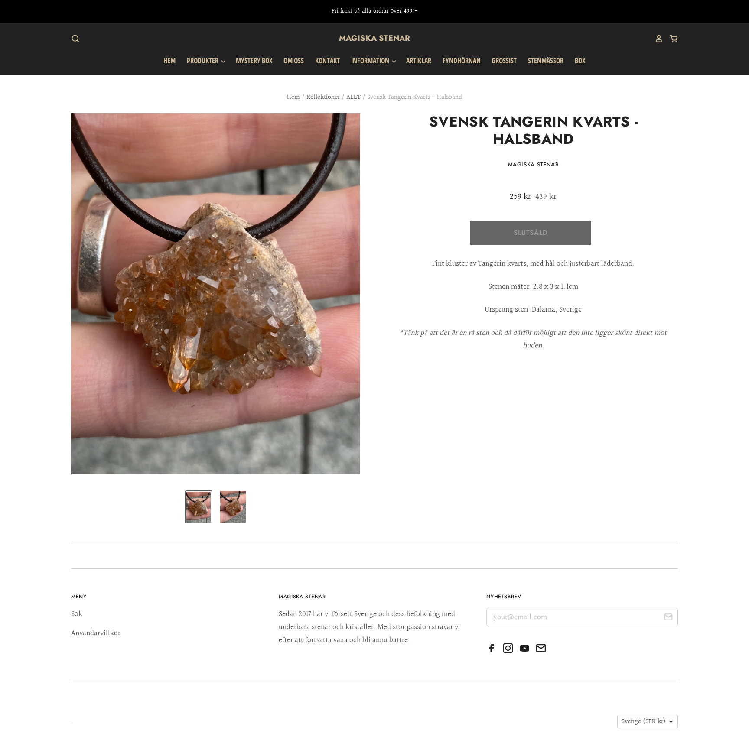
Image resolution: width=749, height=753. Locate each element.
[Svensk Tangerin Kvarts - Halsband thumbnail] (199, 507)
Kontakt (327, 60)
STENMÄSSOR (545, 60)
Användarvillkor (95, 633)
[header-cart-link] (670, 38)
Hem (169, 60)
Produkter (203, 60)
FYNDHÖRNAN (462, 60)
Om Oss (293, 60)
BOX (580, 60)
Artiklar (418, 60)
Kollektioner (323, 97)
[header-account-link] (655, 38)
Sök (76, 614)
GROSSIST (504, 60)
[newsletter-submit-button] (668, 618)
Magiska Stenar (374, 38)
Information (371, 60)
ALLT (353, 97)
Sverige (644, 722)
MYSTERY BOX (254, 60)
